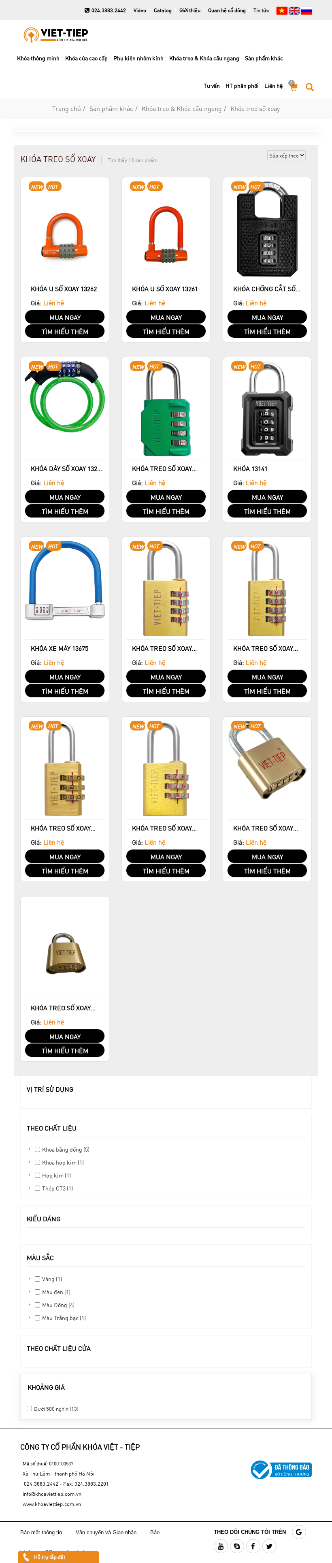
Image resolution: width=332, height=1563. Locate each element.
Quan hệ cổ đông (227, 10)
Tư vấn (212, 85)
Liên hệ (273, 85)
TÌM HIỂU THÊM (65, 331)
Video (140, 10)
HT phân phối (242, 85)
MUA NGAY (65, 317)
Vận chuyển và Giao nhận (107, 1532)
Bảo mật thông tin (41, 1532)
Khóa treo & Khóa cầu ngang (204, 58)
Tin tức (261, 10)
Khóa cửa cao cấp (86, 58)
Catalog (163, 10)
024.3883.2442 (109, 10)
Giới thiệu (189, 10)
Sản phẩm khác (264, 58)
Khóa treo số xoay (255, 108)
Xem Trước (64, 279)
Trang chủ (66, 108)
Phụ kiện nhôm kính (138, 58)
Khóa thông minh (38, 58)
